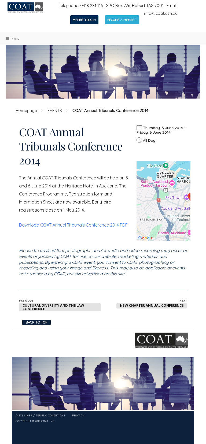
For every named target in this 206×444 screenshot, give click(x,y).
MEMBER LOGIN (84, 20)
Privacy (78, 415)
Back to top (36, 322)
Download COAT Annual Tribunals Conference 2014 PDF (73, 225)
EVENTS (54, 110)
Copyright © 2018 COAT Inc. (35, 421)
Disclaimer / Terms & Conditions (40, 415)
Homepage (26, 110)
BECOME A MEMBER (122, 20)
